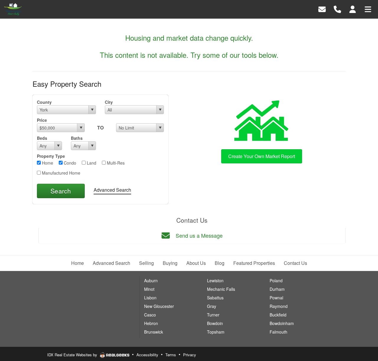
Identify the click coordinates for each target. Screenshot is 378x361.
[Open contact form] (322, 8)
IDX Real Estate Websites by (72, 354)
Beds (42, 138)
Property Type (51, 156)
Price (42, 120)
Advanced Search (112, 189)
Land (91, 163)
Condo (69, 163)
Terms (170, 354)
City (109, 102)
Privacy (189, 354)
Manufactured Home (60, 173)
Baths (77, 138)
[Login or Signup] (352, 8)
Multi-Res (115, 163)
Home (47, 163)
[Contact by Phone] (337, 8)
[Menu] (368, 8)
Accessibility (147, 354)
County (44, 102)
